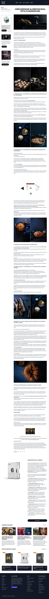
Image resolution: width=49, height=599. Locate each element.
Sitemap (40, 590)
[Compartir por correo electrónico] (24, 451)
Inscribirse (3, 579)
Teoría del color (29, 584)
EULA (39, 582)
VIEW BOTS (4, 30)
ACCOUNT (27, 2)
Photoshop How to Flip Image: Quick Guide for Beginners (7, 538)
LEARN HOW (4, 46)
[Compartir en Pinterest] (22, 451)
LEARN (17, 2)
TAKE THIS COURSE (5, 64)
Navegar (3, 582)
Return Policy (41, 584)
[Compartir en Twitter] (20, 451)
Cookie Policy (41, 579)
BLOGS (31, 2)
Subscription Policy (42, 587)
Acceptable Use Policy (42, 578)
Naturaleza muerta (30, 590)
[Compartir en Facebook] (18, 451)
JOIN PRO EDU (37, 520)
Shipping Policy (41, 586)
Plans (3, 586)
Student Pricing (4, 587)
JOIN (24, 2)
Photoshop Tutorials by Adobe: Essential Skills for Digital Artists (24, 538)
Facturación (4, 584)
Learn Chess (4, 589)
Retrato (28, 579)
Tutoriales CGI (29, 582)
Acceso (3, 578)
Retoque (28, 587)
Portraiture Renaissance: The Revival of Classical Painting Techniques (39, 538)
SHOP (20, 2)
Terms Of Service (41, 589)
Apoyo (3, 581)
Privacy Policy (41, 592)
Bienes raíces (29, 589)
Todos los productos (30, 578)
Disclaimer (40, 581)
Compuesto (29, 586)
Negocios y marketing (30, 581)
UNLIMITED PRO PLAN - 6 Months (35, 460)
